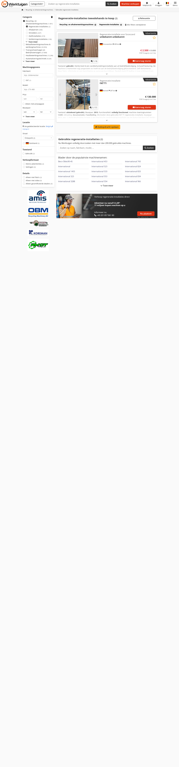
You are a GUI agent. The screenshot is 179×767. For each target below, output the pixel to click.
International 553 (99, 176)
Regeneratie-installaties (39, 26)
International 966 (133, 181)
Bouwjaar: (27, 108)
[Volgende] (96, 48)
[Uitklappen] (107, 74)
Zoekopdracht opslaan (107, 127)
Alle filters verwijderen (136, 25)
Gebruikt (30, 153)
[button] (175, 4)
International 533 (99, 171)
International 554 (99, 181)
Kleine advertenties (35, 164)
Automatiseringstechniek (38, 58)
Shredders (35, 33)
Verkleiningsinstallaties (40, 39)
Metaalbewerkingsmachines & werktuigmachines (38, 45)
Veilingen (31, 167)
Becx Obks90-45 (65, 161)
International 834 (133, 176)
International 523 (99, 166)
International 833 (133, 171)
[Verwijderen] (95, 24)
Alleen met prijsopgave (34, 104)
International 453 (99, 161)
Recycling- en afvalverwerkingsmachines (39, 22)
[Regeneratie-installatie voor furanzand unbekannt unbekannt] (78, 48)
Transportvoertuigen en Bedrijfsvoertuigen (36, 51)
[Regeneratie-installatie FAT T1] (78, 95)
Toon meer (107, 185)
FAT (28, 80)
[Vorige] (60, 48)
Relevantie (145, 18)
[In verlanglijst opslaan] (154, 37)
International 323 (66, 176)
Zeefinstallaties (37, 36)
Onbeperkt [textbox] (30, 138)
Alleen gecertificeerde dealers (39, 183)
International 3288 (66, 181)
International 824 (133, 166)
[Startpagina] (22, 10)
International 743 (133, 161)
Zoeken (113, 4)
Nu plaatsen (146, 213)
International (64, 166)
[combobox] (38, 138)
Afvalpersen (35, 30)
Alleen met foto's (34, 177)
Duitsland (34, 143)
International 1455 (66, 171)
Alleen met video (34, 180)
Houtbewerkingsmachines (39, 55)
